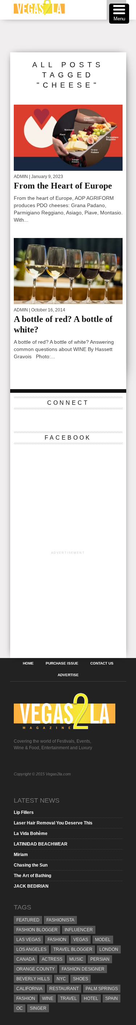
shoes (80, 978)
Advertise (68, 675)
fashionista (60, 920)
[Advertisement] (73, 36)
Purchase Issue (62, 663)
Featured (28, 920)
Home (28, 663)
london (108, 949)
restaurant (64, 988)
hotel (91, 998)
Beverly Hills (33, 978)
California (29, 988)
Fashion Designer (83, 969)
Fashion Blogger (37, 929)
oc (19, 1008)
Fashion (57, 939)
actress (52, 959)
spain (111, 998)
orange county (35, 969)
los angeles (31, 949)
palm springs (102, 988)
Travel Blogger (72, 949)
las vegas (28, 939)
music (76, 959)
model (103, 939)
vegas (80, 939)
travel (68, 998)
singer (38, 1008)
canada (25, 959)
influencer (79, 929)
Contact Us (102, 663)
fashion (25, 998)
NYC (61, 978)
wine (47, 998)
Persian (100, 959)
